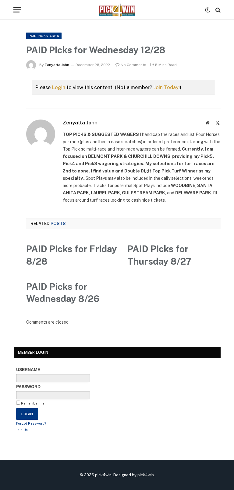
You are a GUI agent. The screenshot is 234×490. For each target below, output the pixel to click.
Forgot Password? (31, 423)
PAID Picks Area (44, 36)
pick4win (145, 475)
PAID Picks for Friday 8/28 (71, 255)
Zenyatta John (56, 65)
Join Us (22, 430)
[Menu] (17, 10)
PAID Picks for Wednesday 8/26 (62, 292)
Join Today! (167, 87)
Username (28, 369)
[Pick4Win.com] (117, 10)
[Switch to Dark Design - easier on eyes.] (207, 10)
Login (58, 87)
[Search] (217, 10)
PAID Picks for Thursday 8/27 (159, 255)
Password (28, 386)
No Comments (133, 65)
